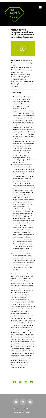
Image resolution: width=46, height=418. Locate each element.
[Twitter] (16, 402)
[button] (40, 7)
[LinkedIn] (23, 402)
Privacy (17, 408)
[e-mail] (30, 402)
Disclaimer (27, 408)
